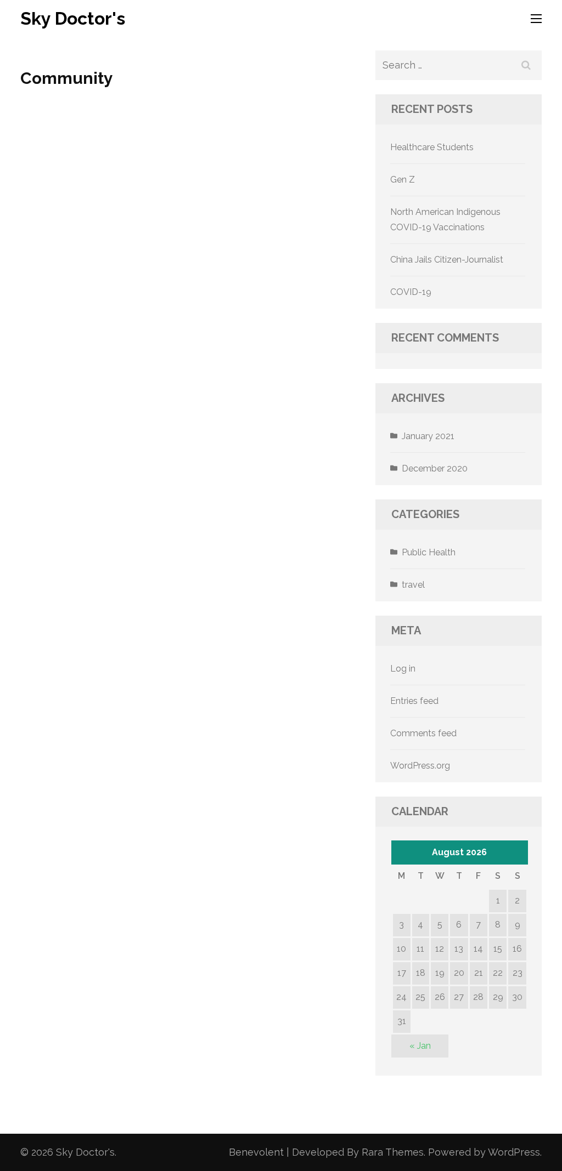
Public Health (429, 552)
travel (413, 584)
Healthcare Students (432, 147)
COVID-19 (410, 292)
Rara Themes (393, 1152)
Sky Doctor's (72, 18)
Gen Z (402, 179)
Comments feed (423, 733)
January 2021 (428, 436)
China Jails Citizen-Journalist (446, 259)
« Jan (420, 1046)
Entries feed (414, 701)
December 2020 (435, 468)
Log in (402, 668)
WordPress (514, 1152)
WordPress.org (420, 765)
